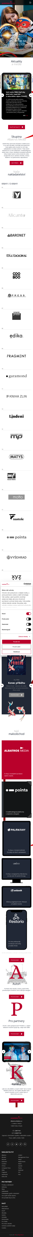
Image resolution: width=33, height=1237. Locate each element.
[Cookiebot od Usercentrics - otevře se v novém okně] (23, 584)
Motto (20, 1163)
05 (2, 268)
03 (2, 227)
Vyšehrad (20, 1170)
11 (2, 389)
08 (2, 328)
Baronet (4, 1159)
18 (2, 530)
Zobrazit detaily (23, 636)
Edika (3, 1170)
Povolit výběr (16, 646)
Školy (3, 1189)
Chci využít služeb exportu (9, 1195)
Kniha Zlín (4, 1176)
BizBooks (4, 1161)
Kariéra (4, 1215)
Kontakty (4, 1217)
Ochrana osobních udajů (8, 1226)
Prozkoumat (15, 695)
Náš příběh (14, 163)
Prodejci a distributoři (7, 1185)
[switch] (28, 619)
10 (2, 368)
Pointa (20, 1168)
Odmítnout (16, 651)
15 (2, 469)
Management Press (23, 1157)
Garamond (5, 1174)
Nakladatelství (7, 1152)
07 (2, 308)
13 (2, 429)
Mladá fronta (21, 1161)
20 (2, 570)
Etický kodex (5, 1219)
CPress (4, 1166)
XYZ (19, 1172)
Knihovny (4, 1187)
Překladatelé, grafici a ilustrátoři (10, 1193)
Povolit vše (16, 641)
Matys (20, 1159)
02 (2, 207)
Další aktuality (15, 127)
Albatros (4, 1155)
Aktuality (4, 1213)
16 (2, 489)
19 (2, 550)
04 (2, 248)
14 (2, 449)
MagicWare (21, 1235)
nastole (20, 1166)
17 (2, 509)
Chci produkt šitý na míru (8, 1198)
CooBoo (4, 1163)
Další (4, 1203)
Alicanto (4, 1157)
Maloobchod (5, 1208)
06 (2, 288)
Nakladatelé (5, 1191)
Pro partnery (7, 1182)
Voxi (19, 1174)
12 (2, 409)
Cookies (4, 1228)
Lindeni (20, 1155)
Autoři (3, 1211)
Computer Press (6, 1168)
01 (2, 187)
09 (2, 348)
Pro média (4, 1221)
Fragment (4, 1172)
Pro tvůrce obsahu (7, 1223)
